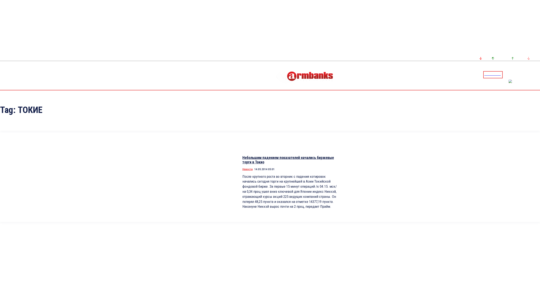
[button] (507, 74)
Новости (247, 169)
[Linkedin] (537, 74)
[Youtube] (532, 74)
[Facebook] (522, 74)
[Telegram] (527, 74)
